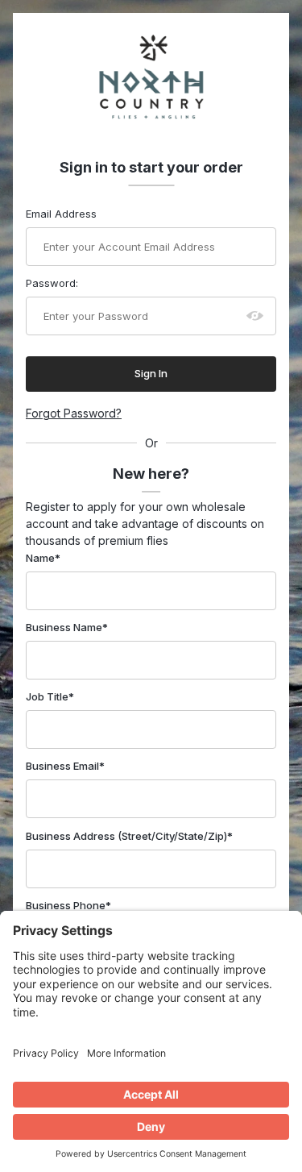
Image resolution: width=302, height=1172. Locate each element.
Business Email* (65, 765)
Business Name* (67, 627)
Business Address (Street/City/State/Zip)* (129, 835)
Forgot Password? (74, 413)
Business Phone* (68, 905)
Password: (52, 282)
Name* (43, 557)
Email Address (61, 213)
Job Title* (50, 696)
